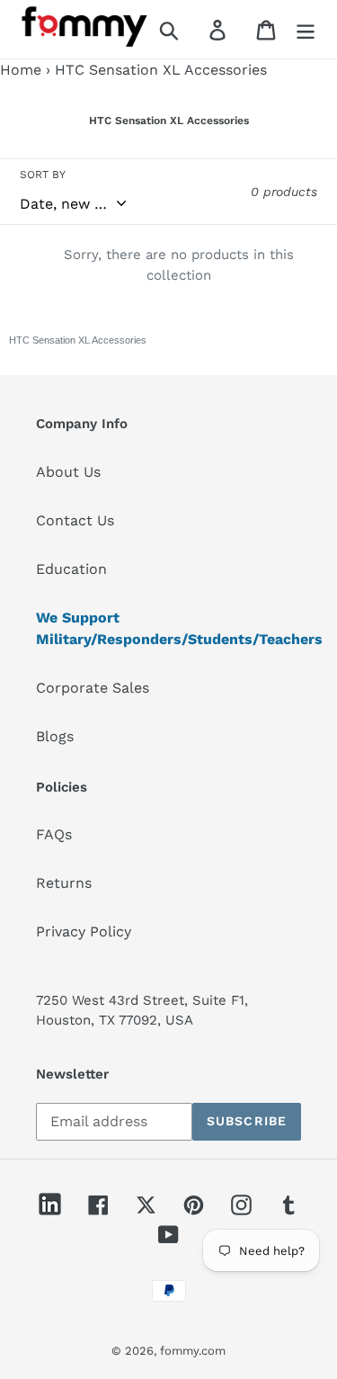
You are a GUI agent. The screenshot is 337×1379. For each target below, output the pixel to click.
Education (71, 569)
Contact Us (75, 520)
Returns (64, 882)
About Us (68, 471)
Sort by (43, 174)
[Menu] (305, 29)
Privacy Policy (83, 931)
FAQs (54, 834)
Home (20, 69)
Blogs (55, 736)
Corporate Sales (92, 687)
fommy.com (193, 1350)
